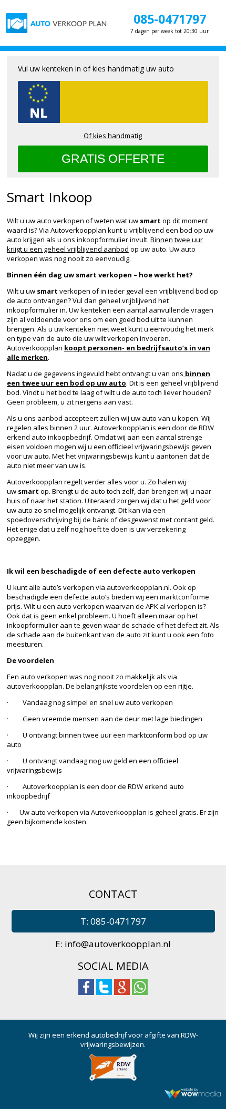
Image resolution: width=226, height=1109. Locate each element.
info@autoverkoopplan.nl (118, 944)
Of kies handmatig (113, 135)
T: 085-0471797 (113, 921)
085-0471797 (169, 19)
